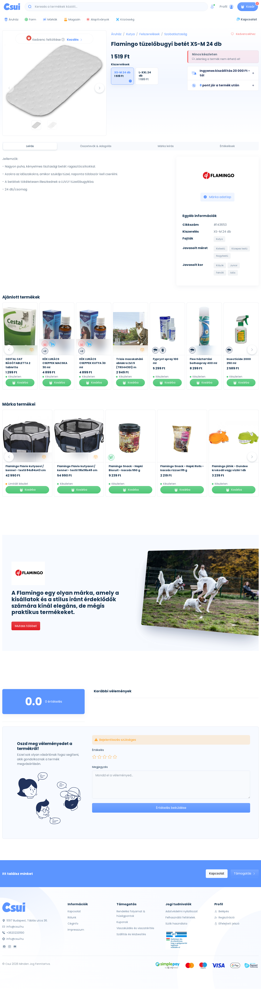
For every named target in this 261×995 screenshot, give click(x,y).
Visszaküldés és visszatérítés (135, 928)
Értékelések (227, 146)
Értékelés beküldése (171, 808)
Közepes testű (239, 248)
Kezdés (73, 39)
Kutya (130, 34)
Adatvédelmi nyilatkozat (181, 911)
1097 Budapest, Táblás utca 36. (27, 920)
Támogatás (243, 873)
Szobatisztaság (175, 34)
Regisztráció (226, 917)
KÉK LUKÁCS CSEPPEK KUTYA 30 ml (92, 363)
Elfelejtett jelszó (228, 923)
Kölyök (220, 265)
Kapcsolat (216, 873)
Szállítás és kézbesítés (131, 934)
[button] (223, 73)
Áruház (116, 34)
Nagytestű (222, 255)
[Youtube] (15, 947)
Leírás (30, 146)
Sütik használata (176, 923)
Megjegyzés (100, 767)
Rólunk (72, 917)
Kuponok (122, 922)
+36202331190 (15, 933)
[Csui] (13, 907)
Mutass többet (26, 626)
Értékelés (98, 750)
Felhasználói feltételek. (180, 917)
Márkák (52, 19)
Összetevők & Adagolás (95, 146)
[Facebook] (4, 947)
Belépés (223, 911)
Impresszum (76, 930)
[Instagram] (9, 947)
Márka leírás (166, 146)
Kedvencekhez (245, 34)
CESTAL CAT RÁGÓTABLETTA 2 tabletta (18, 363)
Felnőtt (220, 272)
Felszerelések (149, 34)
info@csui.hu (15, 927)
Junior (233, 265)
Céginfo (73, 923)
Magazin (74, 19)
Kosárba (22, 382)
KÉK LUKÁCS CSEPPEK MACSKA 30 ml (54, 363)
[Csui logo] (12, 6)
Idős (232, 272)
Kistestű (220, 248)
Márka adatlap (219, 197)
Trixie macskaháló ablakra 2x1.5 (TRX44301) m (129, 363)
